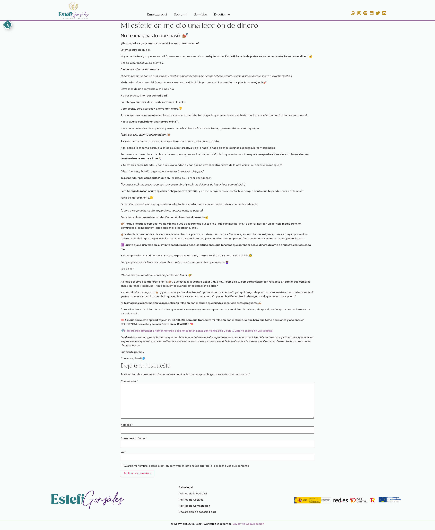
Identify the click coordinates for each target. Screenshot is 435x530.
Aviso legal (186, 487)
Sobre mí (180, 15)
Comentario (129, 381)
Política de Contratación (194, 505)
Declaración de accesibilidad (197, 511)
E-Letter (220, 15)
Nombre (127, 424)
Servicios (200, 15)
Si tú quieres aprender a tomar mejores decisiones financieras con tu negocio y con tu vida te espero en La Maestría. (198, 330)
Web (123, 452)
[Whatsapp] (352, 12)
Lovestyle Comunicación (248, 523)
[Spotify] (365, 12)
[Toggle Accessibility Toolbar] (8, 25)
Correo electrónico (134, 438)
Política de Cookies (191, 499)
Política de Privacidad (193, 493)
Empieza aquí (157, 15)
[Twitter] (377, 12)
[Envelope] (384, 12)
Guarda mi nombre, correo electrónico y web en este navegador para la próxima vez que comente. (186, 465)
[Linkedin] (371, 12)
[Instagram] (359, 12)
